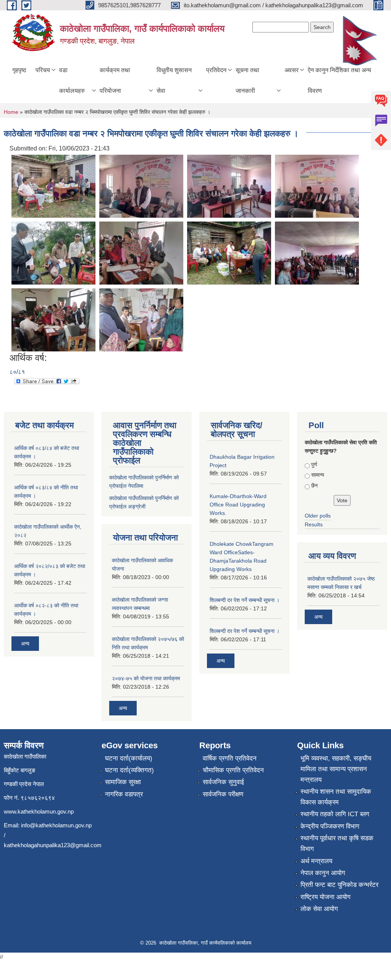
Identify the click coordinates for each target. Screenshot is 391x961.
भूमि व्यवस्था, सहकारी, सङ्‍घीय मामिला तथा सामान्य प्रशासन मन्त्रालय (336, 769)
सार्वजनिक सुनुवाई (223, 782)
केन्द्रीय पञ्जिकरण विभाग (330, 826)
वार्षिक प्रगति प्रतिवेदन (230, 758)
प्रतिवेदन (216, 70)
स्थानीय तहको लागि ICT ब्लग (335, 814)
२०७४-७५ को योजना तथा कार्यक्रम (146, 678)
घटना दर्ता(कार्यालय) (128, 758)
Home (11, 112)
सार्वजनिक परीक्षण (223, 794)
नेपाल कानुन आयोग (323, 873)
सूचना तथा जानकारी (247, 80)
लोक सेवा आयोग (319, 908)
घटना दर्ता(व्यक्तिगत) (129, 770)
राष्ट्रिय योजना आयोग (326, 897)
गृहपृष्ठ (19, 70)
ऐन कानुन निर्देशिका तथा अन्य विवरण (339, 80)
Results (314, 524)
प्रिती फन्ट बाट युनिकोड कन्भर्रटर (339, 884)
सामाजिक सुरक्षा (123, 782)
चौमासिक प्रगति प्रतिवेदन (233, 770)
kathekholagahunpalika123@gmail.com (53, 845)
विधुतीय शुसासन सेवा (174, 80)
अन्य (25, 644)
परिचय (43, 70)
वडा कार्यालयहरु (72, 80)
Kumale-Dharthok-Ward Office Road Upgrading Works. (238, 504)
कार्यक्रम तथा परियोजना (115, 80)
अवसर (291, 70)
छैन (314, 485)
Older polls (318, 516)
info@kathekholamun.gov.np (56, 825)
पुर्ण (314, 464)
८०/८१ (17, 372)
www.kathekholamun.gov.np (39, 811)
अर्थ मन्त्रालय (316, 861)
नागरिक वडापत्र (124, 794)
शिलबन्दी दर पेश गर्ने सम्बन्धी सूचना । (245, 600)
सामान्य (317, 475)
